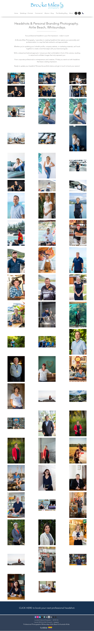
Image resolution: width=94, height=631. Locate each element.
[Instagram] (79, 13)
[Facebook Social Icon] (35, 617)
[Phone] (82, 13)
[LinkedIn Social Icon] (40, 617)
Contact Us (56, 622)
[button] (26, 13)
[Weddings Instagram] (38, 617)
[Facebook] (76, 13)
